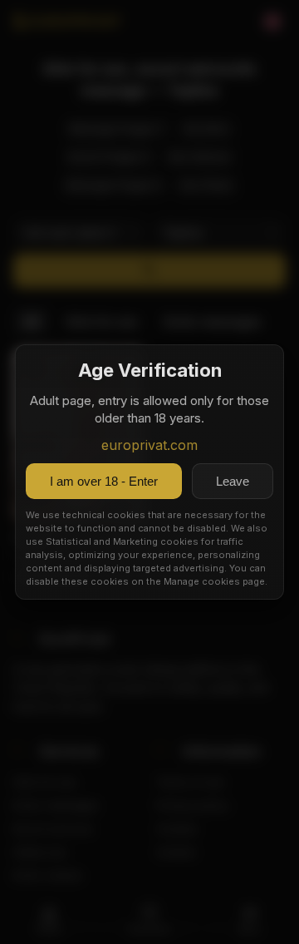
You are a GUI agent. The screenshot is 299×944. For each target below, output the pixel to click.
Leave (232, 481)
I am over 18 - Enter (104, 481)
